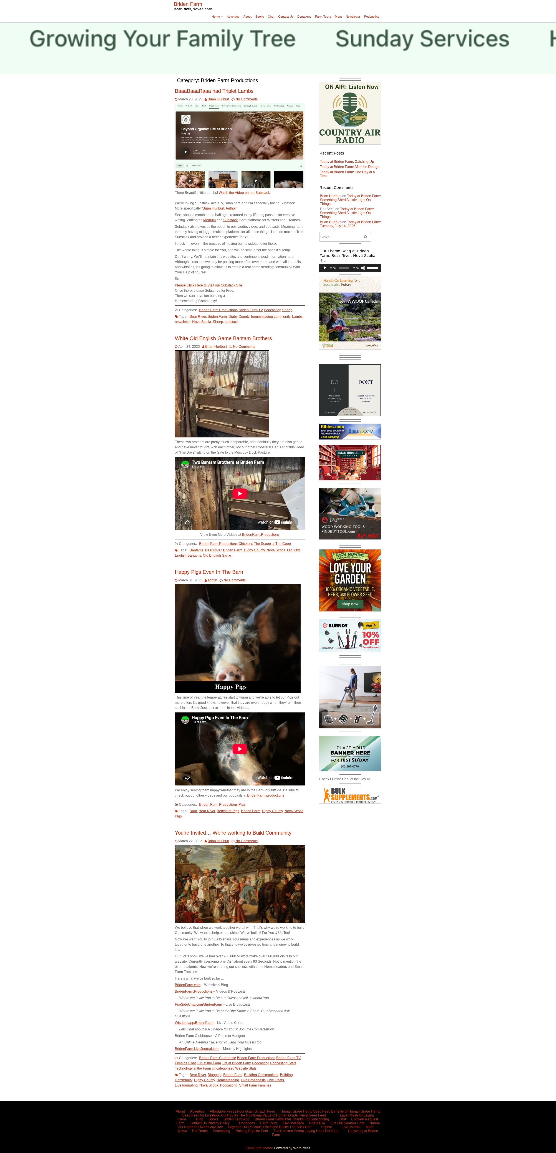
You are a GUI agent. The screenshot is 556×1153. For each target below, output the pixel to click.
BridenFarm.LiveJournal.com (197, 1049)
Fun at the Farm (209, 1063)
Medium (209, 220)
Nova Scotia (201, 322)
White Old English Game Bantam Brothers (223, 338)
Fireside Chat (185, 1063)
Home (216, 16)
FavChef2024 (293, 1123)
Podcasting (371, 16)
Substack (230, 220)
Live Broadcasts (253, 1080)
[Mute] (363, 268)
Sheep (287, 310)
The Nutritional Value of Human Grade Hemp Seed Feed (282, 1115)
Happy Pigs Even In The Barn (209, 572)
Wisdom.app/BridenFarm (194, 1023)
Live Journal (351, 1127)
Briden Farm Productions (218, 310)
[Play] (325, 268)
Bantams (196, 550)
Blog (199, 1119)
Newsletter (353, 16)
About (247, 16)
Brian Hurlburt (218, 99)
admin (212, 580)
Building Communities (261, 1075)
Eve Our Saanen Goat (347, 1123)
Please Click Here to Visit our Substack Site (208, 285)
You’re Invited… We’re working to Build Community (233, 833)
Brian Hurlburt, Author (219, 208)
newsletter (182, 322)
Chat (271, 16)
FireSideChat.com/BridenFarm (198, 1004)
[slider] (373, 267)
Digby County (238, 316)
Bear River (198, 316)
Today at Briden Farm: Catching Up (347, 161)
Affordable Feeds (223, 1111)
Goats (313, 1123)
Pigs (241, 804)
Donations (304, 16)
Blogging (215, 1075)
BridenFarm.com (187, 985)
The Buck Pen (300, 1127)
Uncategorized (223, 1068)
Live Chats (275, 1080)
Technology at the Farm (193, 1068)
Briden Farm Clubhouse (217, 1058)
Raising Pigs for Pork (251, 1131)
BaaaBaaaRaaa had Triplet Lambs (214, 91)
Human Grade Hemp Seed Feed (305, 1111)
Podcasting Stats (283, 1063)
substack (231, 322)
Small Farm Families (255, 1085)
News (182, 1131)
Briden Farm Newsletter (273, 1119)
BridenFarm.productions (265, 795)
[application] (350, 268)
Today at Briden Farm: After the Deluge (349, 167)
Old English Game (217, 555)
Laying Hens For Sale (321, 1131)
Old (290, 550)
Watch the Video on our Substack (244, 193)
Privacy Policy (219, 1123)
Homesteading (228, 1080)
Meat (338, 16)
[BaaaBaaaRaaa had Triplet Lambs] (240, 187)
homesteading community (270, 316)
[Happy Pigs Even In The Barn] (238, 691)
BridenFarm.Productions (261, 534)
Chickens (245, 544)
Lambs (297, 316)
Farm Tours (323, 16)
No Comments (246, 99)
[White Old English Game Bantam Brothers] (222, 436)
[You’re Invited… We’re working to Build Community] (240, 921)
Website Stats (245, 1068)
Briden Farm (217, 316)
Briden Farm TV (250, 310)
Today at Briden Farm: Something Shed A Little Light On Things (350, 200)
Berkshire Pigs (228, 811)
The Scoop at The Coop (272, 544)
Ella (322, 1123)
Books (259, 16)
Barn (193, 811)
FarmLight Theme (260, 1148)
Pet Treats (200, 1131)
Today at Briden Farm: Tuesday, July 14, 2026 (350, 224)
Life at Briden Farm (236, 1063)
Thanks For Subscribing (310, 1119)
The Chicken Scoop (288, 1131)
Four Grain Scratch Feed (256, 1111)
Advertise (233, 16)
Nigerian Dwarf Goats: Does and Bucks (258, 1127)
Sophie (326, 1127)
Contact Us (285, 16)
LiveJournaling (186, 1085)
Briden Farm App (236, 1119)
